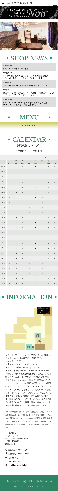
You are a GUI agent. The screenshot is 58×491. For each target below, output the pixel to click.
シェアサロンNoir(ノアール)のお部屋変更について (25, 86)
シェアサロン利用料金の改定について (19, 68)
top (3, 3)
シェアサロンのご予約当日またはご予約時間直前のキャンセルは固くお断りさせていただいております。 (28, 77)
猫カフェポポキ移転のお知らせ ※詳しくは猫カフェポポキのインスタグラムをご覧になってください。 (29, 94)
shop (8, 3)
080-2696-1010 (15, 461)
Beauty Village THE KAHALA (29, 481)
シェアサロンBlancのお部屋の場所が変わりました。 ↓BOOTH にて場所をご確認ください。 (29, 103)
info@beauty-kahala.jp (18, 465)
